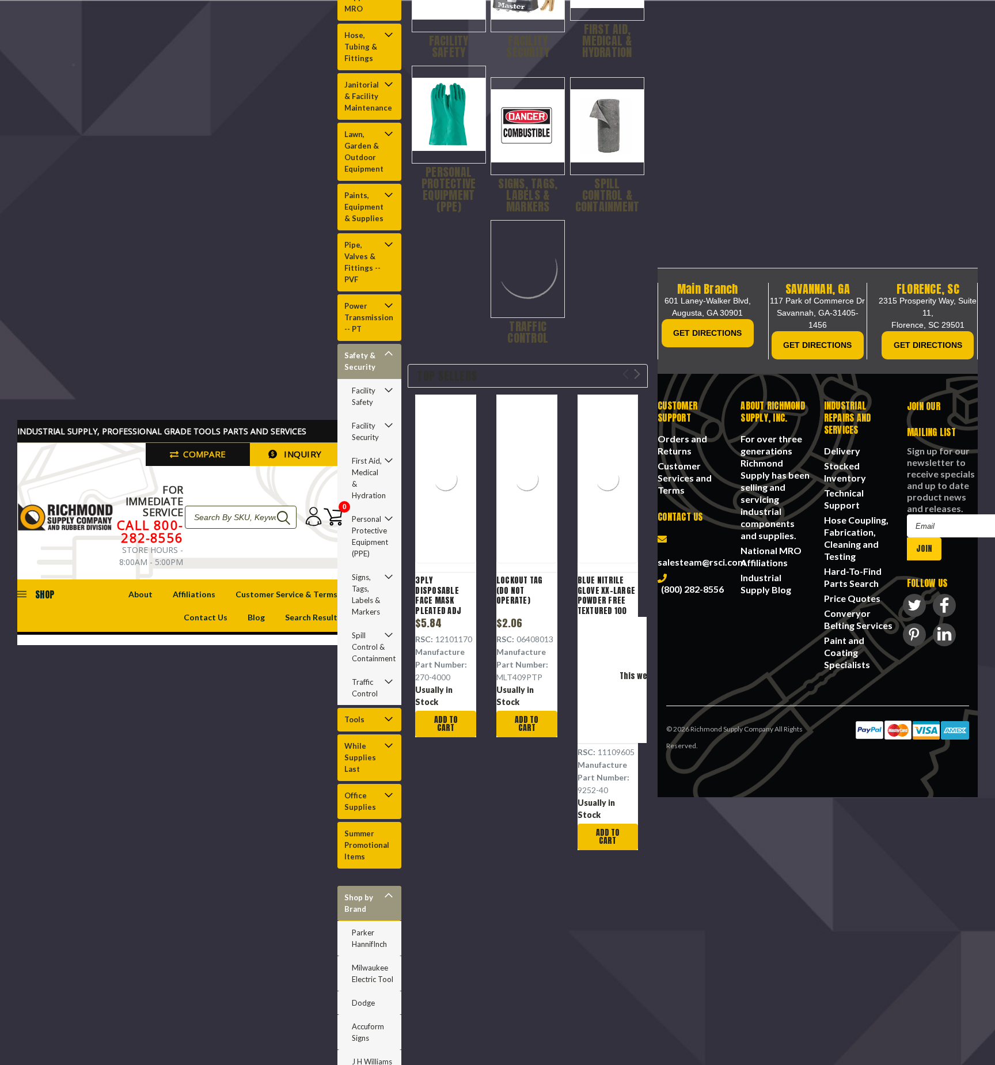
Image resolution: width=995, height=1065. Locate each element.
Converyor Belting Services (858, 619)
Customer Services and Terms (685, 477)
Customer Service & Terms (286, 594)
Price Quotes (852, 598)
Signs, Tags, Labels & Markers (366, 594)
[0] (330, 517)
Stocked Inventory (845, 471)
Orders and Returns (682, 444)
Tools (354, 719)
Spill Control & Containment (372, 647)
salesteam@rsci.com (702, 555)
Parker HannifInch (369, 938)
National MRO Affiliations (771, 556)
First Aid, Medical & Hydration (369, 478)
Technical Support (844, 498)
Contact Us (205, 617)
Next (637, 374)
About (140, 594)
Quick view (446, 480)
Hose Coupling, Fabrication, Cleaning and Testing (856, 538)
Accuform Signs (368, 1032)
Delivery (842, 450)
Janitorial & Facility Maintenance (368, 96)
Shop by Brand (358, 903)
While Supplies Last (360, 757)
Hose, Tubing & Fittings (360, 47)
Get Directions (707, 333)
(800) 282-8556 (691, 588)
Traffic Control (365, 687)
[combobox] (241, 517)
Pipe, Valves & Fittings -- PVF (362, 262)
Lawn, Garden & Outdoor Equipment (363, 151)
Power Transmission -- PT (368, 317)
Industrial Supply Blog (765, 583)
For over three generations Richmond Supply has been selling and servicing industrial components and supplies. (775, 487)
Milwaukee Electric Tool (372, 973)
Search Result (311, 617)
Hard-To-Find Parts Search (853, 577)
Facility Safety (363, 396)
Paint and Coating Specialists (847, 652)
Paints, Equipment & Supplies (363, 207)
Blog (256, 617)
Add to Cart (446, 724)
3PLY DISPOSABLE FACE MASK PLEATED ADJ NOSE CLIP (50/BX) (438, 605)
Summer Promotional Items (366, 845)
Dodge (363, 1002)
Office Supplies (360, 801)
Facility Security (365, 431)
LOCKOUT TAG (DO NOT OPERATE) (519, 590)
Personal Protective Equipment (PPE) (370, 536)
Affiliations (194, 594)
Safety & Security (359, 361)
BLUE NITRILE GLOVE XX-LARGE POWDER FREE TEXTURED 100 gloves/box (607, 600)
